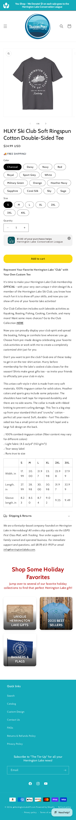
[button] (5, 26)
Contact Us (13, 719)
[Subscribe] (65, 770)
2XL (53, 204)
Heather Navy (59, 182)
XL (40, 204)
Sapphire (12, 190)
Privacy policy (30, 812)
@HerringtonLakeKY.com (24, 807)
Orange (37, 182)
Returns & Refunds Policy (21, 735)
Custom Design (16, 711)
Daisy (30, 167)
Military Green (15, 182)
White (48, 175)
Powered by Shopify (45, 807)
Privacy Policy (15, 743)
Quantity (8, 220)
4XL (23, 212)
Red (60, 167)
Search (11, 695)
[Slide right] (46, 123)
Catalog (11, 703)
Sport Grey (29, 175)
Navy (45, 167)
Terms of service (47, 812)
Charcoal (12, 167)
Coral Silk (32, 190)
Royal (10, 175)
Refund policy (64, 807)
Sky (49, 190)
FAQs (10, 727)
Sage (63, 190)
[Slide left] (30, 123)
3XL (9, 212)
